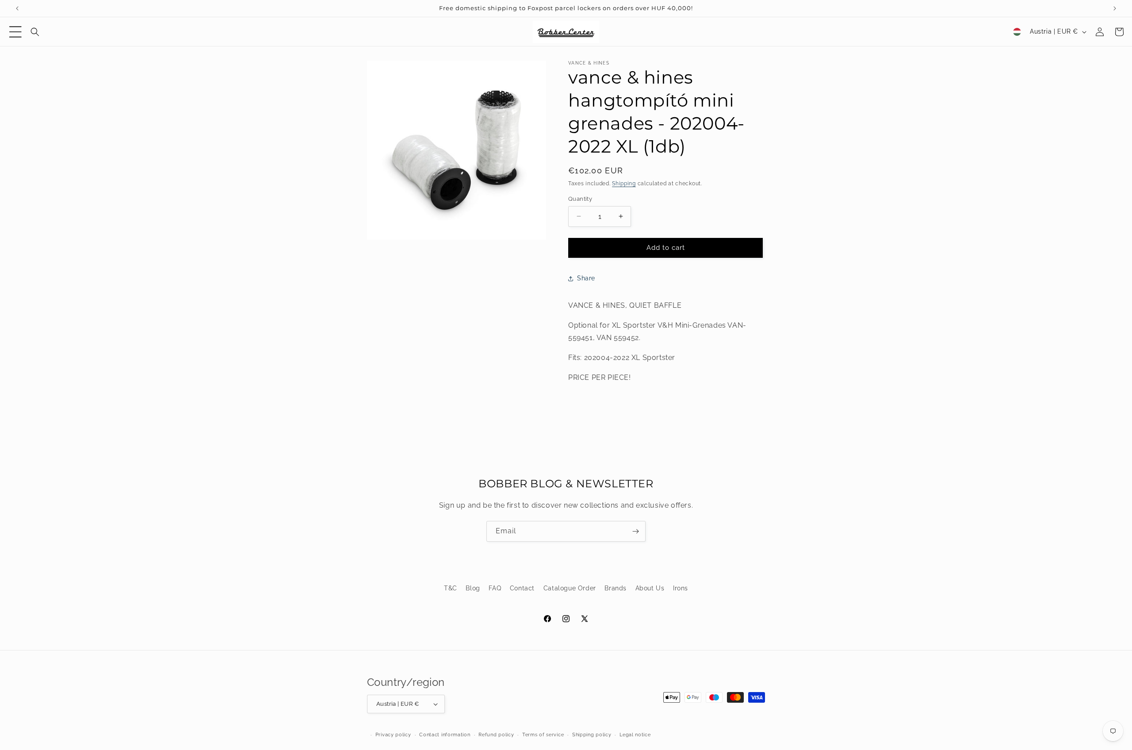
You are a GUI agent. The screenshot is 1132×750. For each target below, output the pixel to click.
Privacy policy (393, 735)
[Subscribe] (635, 531)
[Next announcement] (1114, 8)
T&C (450, 588)
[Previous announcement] (17, 8)
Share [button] (586, 278)
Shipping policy (592, 735)
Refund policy (496, 735)
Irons (680, 588)
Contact (522, 588)
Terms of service (543, 735)
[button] (15, 32)
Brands (615, 588)
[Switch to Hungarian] (1017, 32)
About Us (650, 588)
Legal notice (635, 735)
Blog (473, 588)
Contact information (444, 735)
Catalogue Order (569, 588)
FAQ (495, 588)
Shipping (624, 183)
